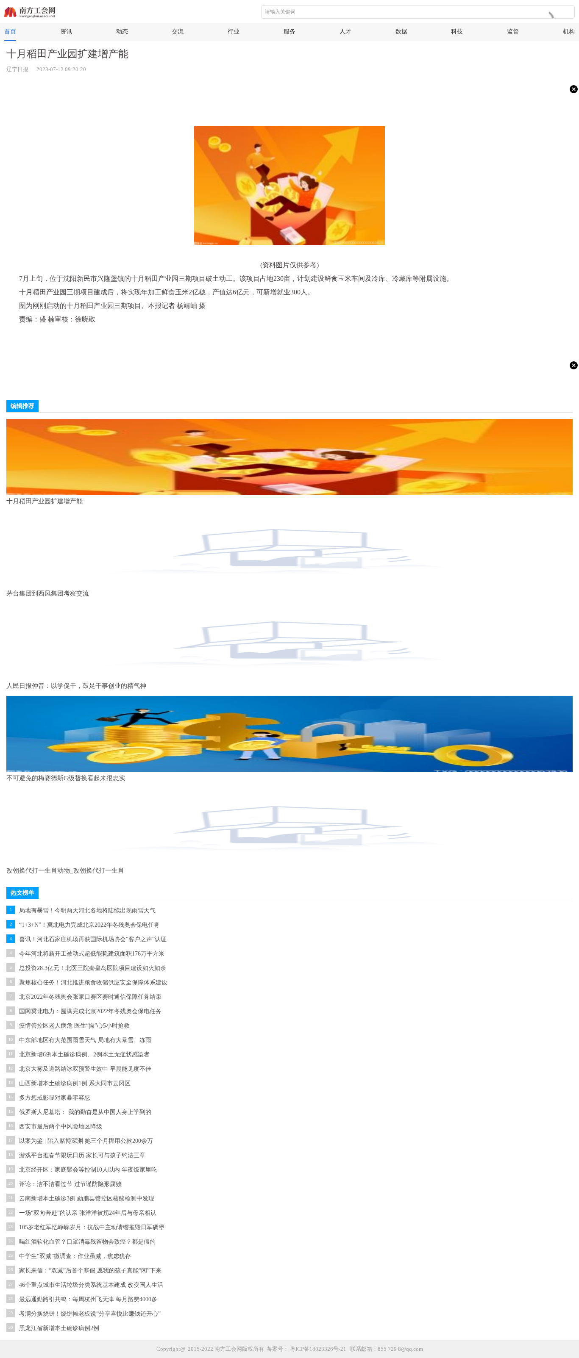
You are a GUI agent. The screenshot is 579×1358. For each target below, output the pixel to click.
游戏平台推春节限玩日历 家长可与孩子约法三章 (82, 1155)
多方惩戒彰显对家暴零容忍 (54, 1098)
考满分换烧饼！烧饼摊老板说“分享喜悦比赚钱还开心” (90, 1314)
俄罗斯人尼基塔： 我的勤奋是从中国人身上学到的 (85, 1112)
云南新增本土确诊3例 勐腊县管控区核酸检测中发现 (86, 1198)
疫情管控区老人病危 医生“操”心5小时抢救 (74, 1026)
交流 (178, 31)
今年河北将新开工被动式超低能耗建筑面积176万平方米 (91, 954)
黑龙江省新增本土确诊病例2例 (59, 1328)
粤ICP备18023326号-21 (318, 1349)
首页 (10, 31)
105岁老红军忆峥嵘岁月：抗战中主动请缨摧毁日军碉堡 (91, 1227)
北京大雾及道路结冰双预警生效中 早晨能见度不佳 (85, 1069)
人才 (345, 31)
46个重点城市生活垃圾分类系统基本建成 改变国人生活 (91, 1285)
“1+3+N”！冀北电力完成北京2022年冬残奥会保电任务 (89, 925)
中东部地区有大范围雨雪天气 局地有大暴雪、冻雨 (85, 1040)
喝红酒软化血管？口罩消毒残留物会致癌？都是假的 (87, 1242)
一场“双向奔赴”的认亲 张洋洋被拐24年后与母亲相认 (87, 1213)
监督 (513, 31)
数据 (401, 31)
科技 (457, 31)
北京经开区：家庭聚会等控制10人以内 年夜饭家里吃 (88, 1170)
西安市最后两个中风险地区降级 (60, 1126)
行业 (233, 31)
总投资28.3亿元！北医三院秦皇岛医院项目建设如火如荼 (92, 968)
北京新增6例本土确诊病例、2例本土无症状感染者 (84, 1054)
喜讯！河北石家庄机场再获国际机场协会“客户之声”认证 (93, 939)
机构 (569, 31)
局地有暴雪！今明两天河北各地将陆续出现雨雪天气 (87, 910)
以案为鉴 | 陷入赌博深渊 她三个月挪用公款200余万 (86, 1141)
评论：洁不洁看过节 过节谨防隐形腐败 (70, 1184)
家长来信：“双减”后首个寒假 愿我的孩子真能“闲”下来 (90, 1270)
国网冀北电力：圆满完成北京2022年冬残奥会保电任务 (90, 1011)
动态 (122, 31)
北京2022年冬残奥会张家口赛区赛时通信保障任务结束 (90, 997)
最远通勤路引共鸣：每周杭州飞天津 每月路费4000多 (88, 1299)
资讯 (66, 31)
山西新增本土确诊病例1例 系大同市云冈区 (75, 1083)
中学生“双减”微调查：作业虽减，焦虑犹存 (75, 1256)
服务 (289, 31)
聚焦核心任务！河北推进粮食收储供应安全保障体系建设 (93, 982)
